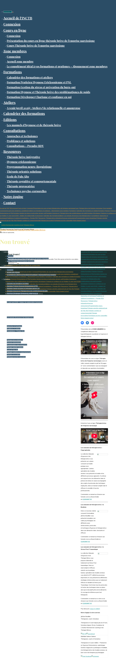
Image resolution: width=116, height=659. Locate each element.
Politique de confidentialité (32, 265)
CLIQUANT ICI (87, 603)
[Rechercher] (18, 263)
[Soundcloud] (90, 634)
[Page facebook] (86, 656)
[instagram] (95, 656)
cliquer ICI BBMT (95, 609)
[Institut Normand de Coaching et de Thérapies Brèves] (17, 225)
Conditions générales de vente (14, 265)
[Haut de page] (0, 269)
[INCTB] (83, 634)
